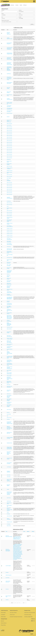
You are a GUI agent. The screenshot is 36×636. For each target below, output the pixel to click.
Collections (12, 5)
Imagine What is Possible (9, 332)
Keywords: (3, 10)
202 (23, 602)
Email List (8, 116)
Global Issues (9, 393)
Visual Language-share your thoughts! (9, 405)
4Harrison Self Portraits (9, 279)
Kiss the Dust (7, 577)
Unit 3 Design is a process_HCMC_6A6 (9, 226)
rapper (14, 537)
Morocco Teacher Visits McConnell (9, 373)
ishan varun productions (16, 539)
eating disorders (19, 550)
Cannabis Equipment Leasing (9, 38)
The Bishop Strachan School (9, 295)
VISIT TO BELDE (9, 178)
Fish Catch (7, 589)
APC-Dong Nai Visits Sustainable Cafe (9, 108)
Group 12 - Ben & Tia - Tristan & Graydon (9, 338)
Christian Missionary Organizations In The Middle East (9, 48)
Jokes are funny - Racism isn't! (8, 581)
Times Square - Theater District (9, 241)
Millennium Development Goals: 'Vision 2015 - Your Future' (9, 427)
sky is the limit (9, 414)
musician (19, 536)
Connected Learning (27, 614)
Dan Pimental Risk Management (9, 43)
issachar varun (19, 539)
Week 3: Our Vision (9, 123)
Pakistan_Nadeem (9, 215)
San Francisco (9, 497)
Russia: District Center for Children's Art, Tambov (9, 453)
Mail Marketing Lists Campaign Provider (9, 53)
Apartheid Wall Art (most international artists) (9, 364)
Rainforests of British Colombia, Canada (9, 382)
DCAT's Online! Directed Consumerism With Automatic (9, 509)
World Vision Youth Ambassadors (9, 387)
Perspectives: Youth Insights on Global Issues (9, 357)
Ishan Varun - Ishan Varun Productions (9, 249)
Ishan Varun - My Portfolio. (9, 268)
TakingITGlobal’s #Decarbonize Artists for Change (9, 58)
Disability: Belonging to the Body (9, 438)
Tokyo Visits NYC (9, 125)
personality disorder (18, 548)
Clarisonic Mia (9, 246)
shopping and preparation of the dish (9, 310)
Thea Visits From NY (9, 327)
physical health (15, 546)
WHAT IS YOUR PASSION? (9, 92)
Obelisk (8, 489)
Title (6, 531)
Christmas (8, 419)
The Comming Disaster (9, 390)
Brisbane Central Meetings (9, 164)
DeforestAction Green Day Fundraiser (9, 286)
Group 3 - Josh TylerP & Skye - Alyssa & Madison (9, 341)
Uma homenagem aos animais (9, 463)
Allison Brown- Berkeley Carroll (9, 284)
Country (20, 13)
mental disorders (18, 545)
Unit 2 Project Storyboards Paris (9, 239)
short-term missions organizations (9, 33)
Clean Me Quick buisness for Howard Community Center (9, 378)
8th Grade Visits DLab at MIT (9, 281)
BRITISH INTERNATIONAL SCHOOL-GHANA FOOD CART (9, 324)
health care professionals (16, 550)
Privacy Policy (3, 625)
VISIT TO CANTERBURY (8, 180)
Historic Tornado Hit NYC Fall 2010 (9, 344)
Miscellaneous (9, 201)
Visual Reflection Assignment (9, 403)
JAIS (7, 415)
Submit (21, 5)
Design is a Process (9, 170)
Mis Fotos (8, 412)
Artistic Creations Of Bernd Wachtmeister (9, 480)
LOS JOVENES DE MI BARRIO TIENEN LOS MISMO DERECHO (9, 298)
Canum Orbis (8, 476)
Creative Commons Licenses (5, 20)
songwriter (14, 538)
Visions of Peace (9, 417)
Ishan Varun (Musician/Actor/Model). (9, 536)
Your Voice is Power (13, 612)
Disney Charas (9, 525)
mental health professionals (17, 549)
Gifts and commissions (9, 519)
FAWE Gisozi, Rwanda (8, 276)
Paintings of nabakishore (8, 471)
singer (16, 537)
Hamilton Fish (9, 159)
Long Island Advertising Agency (9, 198)
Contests (16, 5)
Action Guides (3, 612)
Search (25, 5)
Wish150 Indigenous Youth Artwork (9, 83)
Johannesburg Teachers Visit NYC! (9, 292)
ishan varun (16, 536)
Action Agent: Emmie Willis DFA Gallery (9, 307)
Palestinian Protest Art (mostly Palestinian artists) (9, 367)
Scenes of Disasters (8, 301)
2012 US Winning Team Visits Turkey (9, 244)
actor (20, 537)
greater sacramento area (18, 544)
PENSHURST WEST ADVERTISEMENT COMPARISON (9, 271)
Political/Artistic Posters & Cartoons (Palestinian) (9, 361)
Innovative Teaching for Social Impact (16, 616)
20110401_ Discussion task (9, 321)
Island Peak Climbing (8, 88)
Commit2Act (3, 614)
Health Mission (9, 73)
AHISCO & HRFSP (9, 375)
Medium (3, 13)
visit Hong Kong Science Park (9, 106)
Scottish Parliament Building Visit (9, 347)
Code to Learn (12, 614)
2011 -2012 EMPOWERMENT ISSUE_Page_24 (8, 550)
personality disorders (16, 551)
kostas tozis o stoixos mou (9, 262)
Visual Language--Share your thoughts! (9, 396)
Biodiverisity (8, 384)
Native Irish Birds (9, 328)
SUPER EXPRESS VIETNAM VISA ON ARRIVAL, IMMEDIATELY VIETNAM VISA (9, 69)
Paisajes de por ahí (9, 521)
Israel (7, 206)
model (18, 537)
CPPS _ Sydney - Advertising (9, 265)
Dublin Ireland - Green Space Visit (9, 336)
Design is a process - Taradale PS (9, 168)
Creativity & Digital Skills (28, 616)
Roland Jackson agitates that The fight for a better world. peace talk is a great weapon (9, 317)
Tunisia (8, 512)
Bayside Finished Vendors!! (9, 313)
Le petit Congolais (8, 565)
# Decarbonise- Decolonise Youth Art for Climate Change (9, 78)
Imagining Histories (9, 442)
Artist (24, 531)
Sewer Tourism (9, 409)
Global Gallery (5, 5)
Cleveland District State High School (9, 304)
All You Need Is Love (9, 257)
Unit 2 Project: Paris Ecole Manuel (9, 111)
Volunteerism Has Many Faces (9, 433)
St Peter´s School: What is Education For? (9, 103)
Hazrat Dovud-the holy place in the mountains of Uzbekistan (9, 493)
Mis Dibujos (8, 513)
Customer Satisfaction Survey (9, 99)
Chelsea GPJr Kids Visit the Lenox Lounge (9, 220)
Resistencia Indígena (8, 485)
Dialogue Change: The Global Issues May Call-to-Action (9, 448)
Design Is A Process (9, 228)
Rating (33, 531)
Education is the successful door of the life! (9, 252)
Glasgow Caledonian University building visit (9, 353)
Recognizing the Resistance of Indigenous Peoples (9, 422)
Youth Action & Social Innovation (29, 612)
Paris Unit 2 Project (9, 113)
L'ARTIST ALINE (9, 501)
